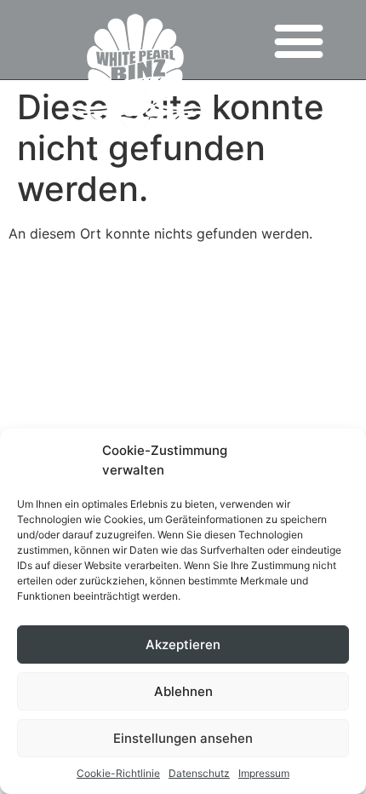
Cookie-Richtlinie (118, 773)
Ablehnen (183, 691)
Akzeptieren (183, 644)
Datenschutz (199, 773)
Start (326, 323)
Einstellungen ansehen (183, 738)
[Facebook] (183, 279)
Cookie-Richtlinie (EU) (79, 347)
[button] (298, 39)
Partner (38, 323)
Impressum (263, 773)
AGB (95, 323)
